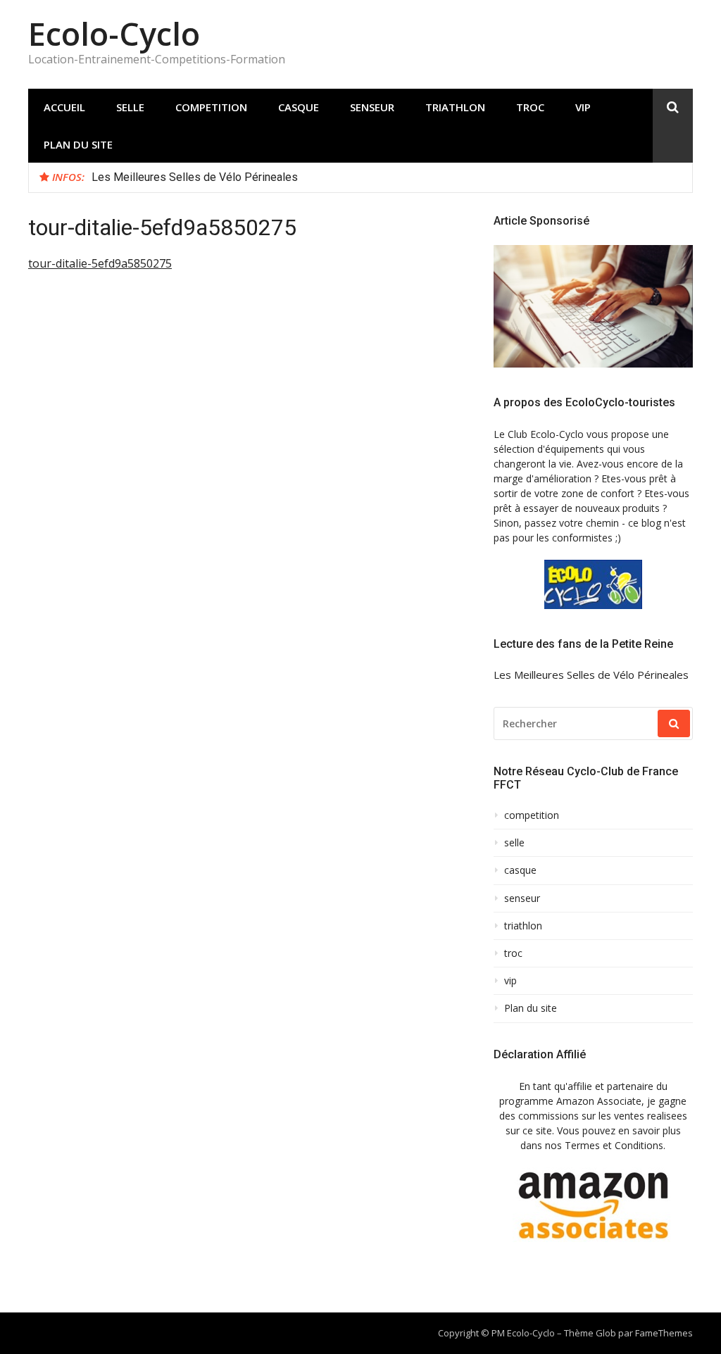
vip (583, 107)
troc (530, 107)
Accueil (64, 107)
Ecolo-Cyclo (114, 33)
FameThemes (664, 1333)
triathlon (455, 107)
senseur (372, 107)
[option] (387, 177)
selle (130, 107)
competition (211, 107)
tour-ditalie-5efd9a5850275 (100, 263)
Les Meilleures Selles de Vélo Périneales (195, 177)
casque (298, 107)
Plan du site (78, 144)
